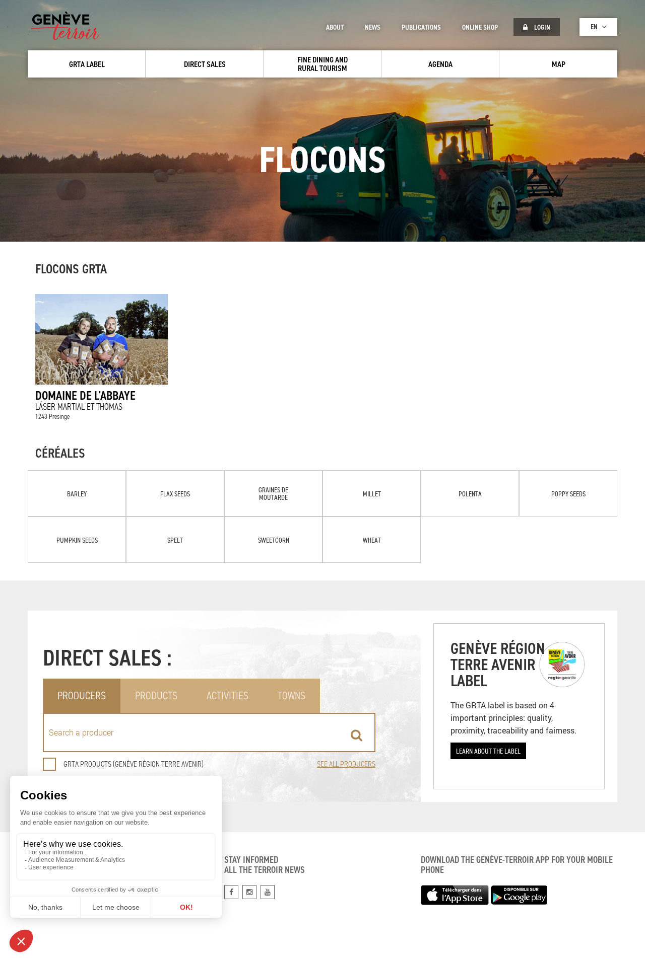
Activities (227, 695)
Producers (81, 695)
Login (541, 27)
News (372, 27)
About (335, 27)
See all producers (346, 764)
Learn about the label (488, 751)
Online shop (480, 27)
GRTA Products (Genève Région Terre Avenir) (133, 764)
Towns (291, 695)
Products (156, 695)
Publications (421, 27)
